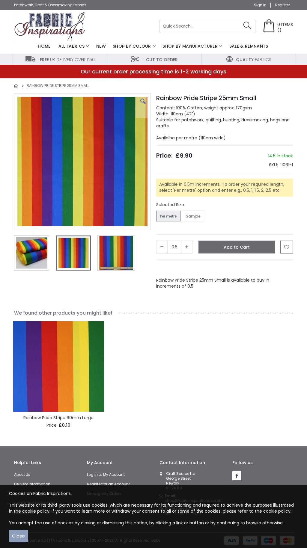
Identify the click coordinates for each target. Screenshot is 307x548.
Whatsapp (222, 268)
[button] (143, 106)
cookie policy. (277, 511)
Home (16, 85)
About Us (22, 474)
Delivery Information (32, 484)
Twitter (185, 268)
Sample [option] (193, 216)
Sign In (260, 5)
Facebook (166, 268)
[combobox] (207, 26)
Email (239, 268)
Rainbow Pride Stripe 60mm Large (58, 418)
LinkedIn (202, 268)
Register (282, 5)
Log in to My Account (106, 474)
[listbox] (181, 217)
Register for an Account (108, 484)
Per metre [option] (168, 216)
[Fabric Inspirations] (50, 26)
